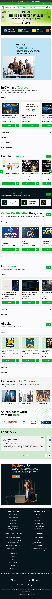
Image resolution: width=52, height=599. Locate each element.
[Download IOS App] (31, 584)
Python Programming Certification (39, 543)
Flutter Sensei (6, 296)
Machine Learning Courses (39, 522)
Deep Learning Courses (38, 520)
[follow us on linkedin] (37, 580)
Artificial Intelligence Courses (39, 518)
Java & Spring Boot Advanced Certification (13, 536)
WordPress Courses (13, 529)
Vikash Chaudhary (27, 177)
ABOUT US (3, 573)
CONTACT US (20, 573)
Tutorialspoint (6, 177)
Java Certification (38, 545)
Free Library (26, 3)
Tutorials (13, 561)
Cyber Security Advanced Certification (13, 543)
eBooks (13, 559)
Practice (33, 3)
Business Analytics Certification (39, 536)
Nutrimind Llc (36, 353)
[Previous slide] (1, 171)
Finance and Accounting (13, 515)
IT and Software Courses (13, 522)
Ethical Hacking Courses (39, 526)
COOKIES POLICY (47, 573)
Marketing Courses (13, 518)
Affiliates (13, 564)
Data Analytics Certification (13, 550)
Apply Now (16, 476)
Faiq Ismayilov (25, 353)
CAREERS (12, 573)
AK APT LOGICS (6, 119)
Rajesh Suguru (16, 353)
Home (4, 3)
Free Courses (13, 565)
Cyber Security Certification (39, 546)
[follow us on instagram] (40, 580)
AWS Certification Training (39, 542)
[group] (10, 202)
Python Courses (39, 514)
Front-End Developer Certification (39, 540)
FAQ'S (26, 575)
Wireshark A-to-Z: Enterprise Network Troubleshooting (29, 293)
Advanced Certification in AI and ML (13, 545)
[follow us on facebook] (25, 580)
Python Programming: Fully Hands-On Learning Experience (10, 116)
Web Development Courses (13, 525)
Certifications (13, 557)
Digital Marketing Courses (13, 528)
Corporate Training (48, 3)
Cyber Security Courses (13, 517)
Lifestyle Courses (13, 523)
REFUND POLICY (40, 573)
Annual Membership (13, 562)
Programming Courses (13, 514)
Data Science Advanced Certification (13, 537)
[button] (3, 17)
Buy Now (9, 125)
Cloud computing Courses (39, 525)
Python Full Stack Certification (13, 548)
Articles (39, 3)
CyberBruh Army (26, 296)
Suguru (3, 353)
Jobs (19, 3)
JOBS (16, 573)
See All (48, 156)
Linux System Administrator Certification (39, 548)
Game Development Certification (39, 539)
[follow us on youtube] (33, 580)
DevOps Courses (39, 517)
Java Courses (39, 515)
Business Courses (13, 520)
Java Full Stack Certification (13, 546)
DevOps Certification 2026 (9, 240)
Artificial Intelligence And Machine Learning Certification (39, 550)
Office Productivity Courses (13, 526)
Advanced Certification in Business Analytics (13, 540)
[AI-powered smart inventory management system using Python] (26, 17)
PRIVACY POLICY (33, 573)
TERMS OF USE (26, 573)
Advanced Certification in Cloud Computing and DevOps (13, 539)
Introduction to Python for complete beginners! (29, 116)
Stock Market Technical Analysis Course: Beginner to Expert (30, 174)
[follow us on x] (29, 580)
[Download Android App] (20, 584)
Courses (13, 556)
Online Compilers (12, 3)
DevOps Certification (39, 537)
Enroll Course (31, 125)
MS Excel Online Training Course (10, 173)
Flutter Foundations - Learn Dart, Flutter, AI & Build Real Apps (9, 294)
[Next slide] (50, 171)
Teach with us (13, 568)
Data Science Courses (39, 523)
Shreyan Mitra (26, 119)
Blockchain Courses (39, 529)
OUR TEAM (8, 573)
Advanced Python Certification (13, 542)
